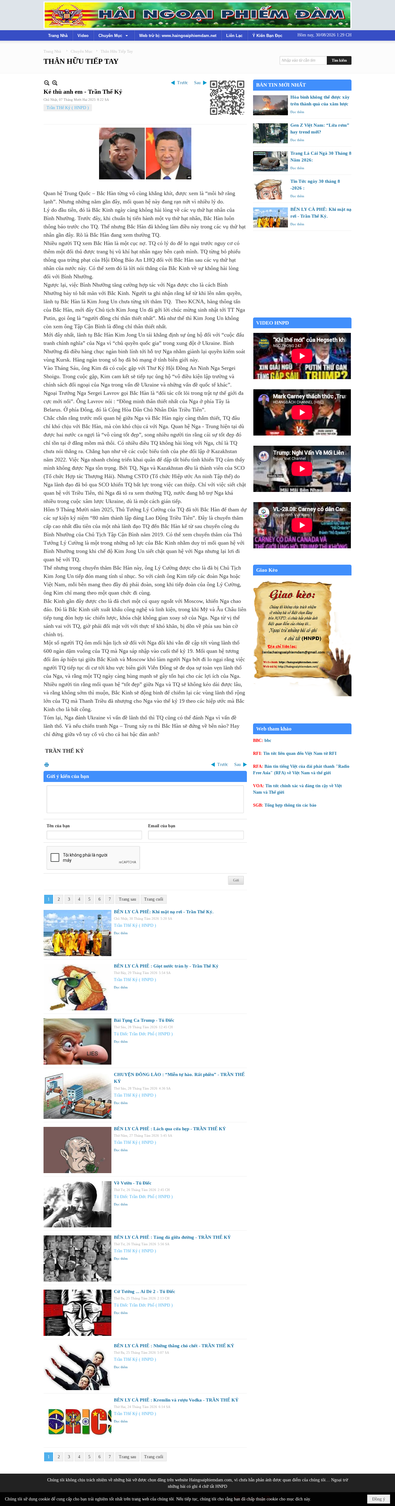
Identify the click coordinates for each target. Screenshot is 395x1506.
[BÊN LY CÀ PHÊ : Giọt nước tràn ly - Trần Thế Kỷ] (77, 987)
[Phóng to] (55, 83)
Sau (197, 82)
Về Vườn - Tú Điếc (133, 1183)
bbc (267, 740)
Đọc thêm (121, 933)
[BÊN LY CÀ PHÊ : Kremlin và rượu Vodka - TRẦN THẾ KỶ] (77, 1421)
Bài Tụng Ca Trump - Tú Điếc (144, 1020)
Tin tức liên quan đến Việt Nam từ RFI (299, 753)
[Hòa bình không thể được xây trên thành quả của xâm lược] (270, 105)
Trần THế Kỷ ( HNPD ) (68, 107)
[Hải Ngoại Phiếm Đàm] (197, 15)
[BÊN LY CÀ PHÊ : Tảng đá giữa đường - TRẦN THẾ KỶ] (77, 1258)
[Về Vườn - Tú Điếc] (77, 1204)
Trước (182, 82)
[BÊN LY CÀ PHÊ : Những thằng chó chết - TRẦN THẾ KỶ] (77, 1367)
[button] (114, 35)
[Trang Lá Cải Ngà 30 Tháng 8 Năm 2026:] (270, 161)
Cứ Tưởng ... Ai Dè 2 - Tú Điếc (144, 1291)
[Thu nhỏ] (47, 83)
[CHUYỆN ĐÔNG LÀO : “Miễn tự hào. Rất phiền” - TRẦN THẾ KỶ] (77, 1096)
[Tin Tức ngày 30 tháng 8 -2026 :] (270, 189)
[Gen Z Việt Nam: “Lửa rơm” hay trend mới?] (270, 133)
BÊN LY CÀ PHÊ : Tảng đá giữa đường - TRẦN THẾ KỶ (172, 1237)
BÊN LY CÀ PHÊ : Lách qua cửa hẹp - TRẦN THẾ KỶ (170, 1128)
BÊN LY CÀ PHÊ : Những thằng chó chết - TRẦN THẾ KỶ (174, 1345)
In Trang (47, 764)
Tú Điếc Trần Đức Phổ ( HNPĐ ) (143, 1034)
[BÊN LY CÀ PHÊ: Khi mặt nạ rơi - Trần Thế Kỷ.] (77, 933)
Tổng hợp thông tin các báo (290, 805)
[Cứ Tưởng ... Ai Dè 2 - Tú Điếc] (77, 1313)
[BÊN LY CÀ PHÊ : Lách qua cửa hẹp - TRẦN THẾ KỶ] (77, 1150)
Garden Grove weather (302, 314)
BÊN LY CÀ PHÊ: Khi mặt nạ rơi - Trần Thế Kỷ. (164, 911)
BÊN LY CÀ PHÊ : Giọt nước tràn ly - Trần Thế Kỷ (166, 966)
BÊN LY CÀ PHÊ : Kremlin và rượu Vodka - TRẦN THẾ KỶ (176, 1400)
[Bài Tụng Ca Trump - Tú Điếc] (77, 1041)
